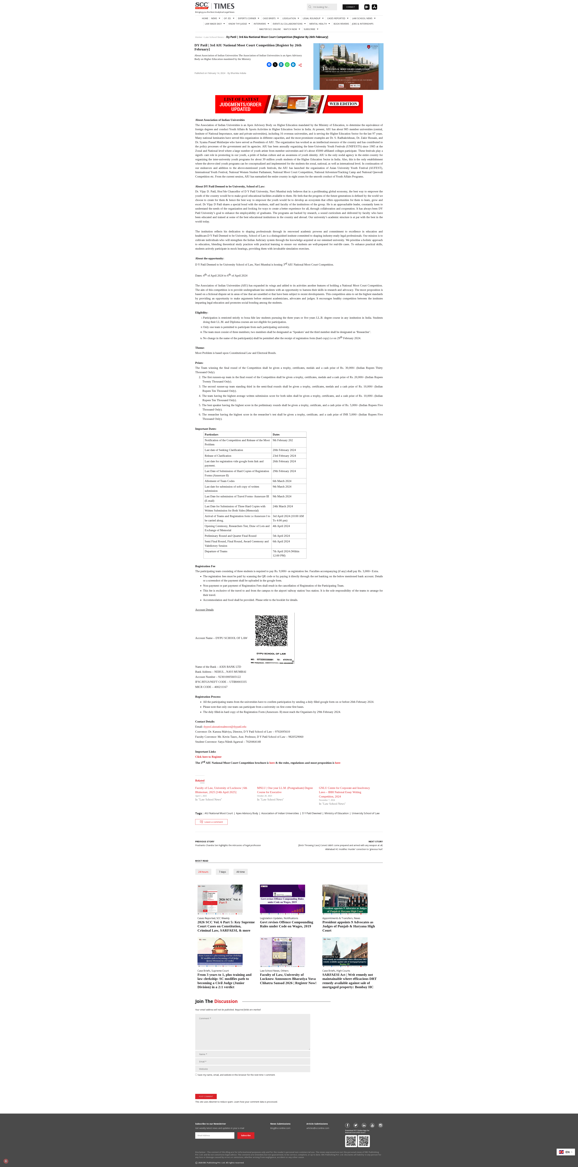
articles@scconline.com (317, 1128)
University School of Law (365, 813)
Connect (350, 7)
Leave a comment (213, 821)
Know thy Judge (237, 23)
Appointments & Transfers (337, 918)
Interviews (260, 23)
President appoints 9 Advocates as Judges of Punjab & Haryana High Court (348, 926)
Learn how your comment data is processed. (256, 1101)
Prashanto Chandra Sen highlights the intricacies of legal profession (228, 843)
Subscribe (309, 29)
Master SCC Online (270, 29)
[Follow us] (347, 1125)
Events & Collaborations (288, 23)
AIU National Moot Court (219, 813)
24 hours (203, 871)
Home (205, 18)
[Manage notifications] (5, 1161)
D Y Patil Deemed (311, 813)
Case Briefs (269, 18)
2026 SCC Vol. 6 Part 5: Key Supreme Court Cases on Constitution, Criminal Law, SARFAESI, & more (226, 926)
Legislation (289, 18)
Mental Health (318, 23)
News (214, 18)
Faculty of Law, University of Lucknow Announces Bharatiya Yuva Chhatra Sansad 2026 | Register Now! (288, 979)
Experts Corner (247, 18)
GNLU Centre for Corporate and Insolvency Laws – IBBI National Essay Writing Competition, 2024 (344, 792)
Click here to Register (208, 756)
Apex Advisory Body (247, 813)
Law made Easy (213, 23)
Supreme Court (220, 970)
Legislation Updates (271, 918)
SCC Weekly (223, 918)
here (272, 762)
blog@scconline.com (280, 1128)
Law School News (362, 18)
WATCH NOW (290, 29)
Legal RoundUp (311, 18)
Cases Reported (336, 18)
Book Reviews (341, 23)
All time (240, 871)
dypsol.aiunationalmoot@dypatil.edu (225, 726)
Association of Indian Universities (280, 813)
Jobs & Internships (362, 23)
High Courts (343, 970)
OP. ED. (227, 18)
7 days (222, 871)
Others (285, 970)
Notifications (291, 918)
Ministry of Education (337, 813)
